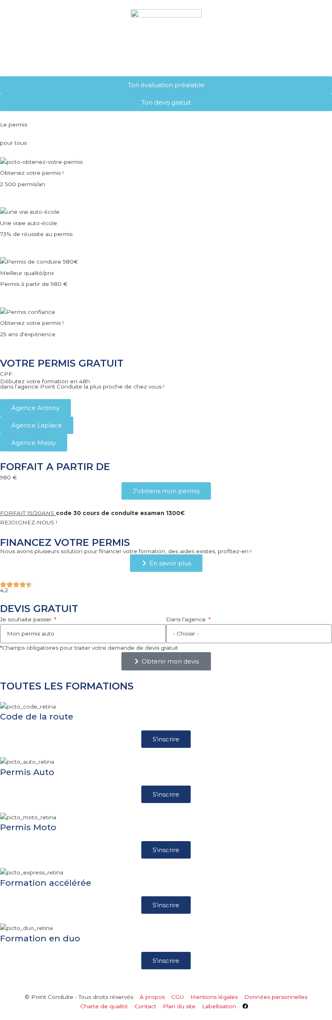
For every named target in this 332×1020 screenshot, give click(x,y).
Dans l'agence (186, 619)
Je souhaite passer (26, 619)
